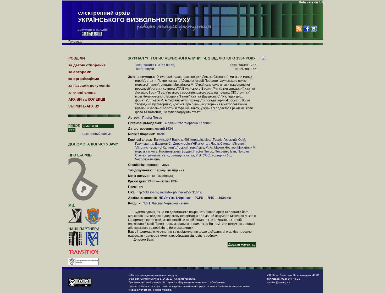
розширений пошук (96, 134)
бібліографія (193, 140)
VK (313, 28)
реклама (154, 155)
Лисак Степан (221, 143)
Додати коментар (241, 244)
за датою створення (87, 65)
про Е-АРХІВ (80, 155)
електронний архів (134, 16)
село (165, 155)
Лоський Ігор (186, 147)
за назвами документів (89, 85)
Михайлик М (246, 147)
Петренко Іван (225, 151)
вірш (208, 140)
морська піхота (146, 151)
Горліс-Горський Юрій (229, 140)
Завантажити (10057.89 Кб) (155, 65)
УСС (206, 155)
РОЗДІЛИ (76, 58)
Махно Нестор (225, 147)
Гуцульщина (144, 143)
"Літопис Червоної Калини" (155, 147)
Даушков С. (163, 143)
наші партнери (83, 229)
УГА (198, 155)
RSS (299, 28)
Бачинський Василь (168, 140)
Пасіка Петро (152, 118)
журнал (203, 143)
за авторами (79, 72)
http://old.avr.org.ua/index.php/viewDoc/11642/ (169, 192)
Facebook (306, 28)
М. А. (209, 147)
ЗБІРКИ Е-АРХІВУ (83, 106)
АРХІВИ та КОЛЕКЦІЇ (86, 99)
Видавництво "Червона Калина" (187, 123)
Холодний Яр (221, 155)
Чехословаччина (147, 159)
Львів (160, 134)
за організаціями (83, 79)
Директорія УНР (185, 143)
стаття (189, 155)
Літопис (239, 143)
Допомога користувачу (93, 144)
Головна (74, 42)
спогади (177, 155)
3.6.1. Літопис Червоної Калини (166, 203)
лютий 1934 (164, 129)
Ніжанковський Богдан (175, 151)
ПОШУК (74, 125)
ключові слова (82, 92)
